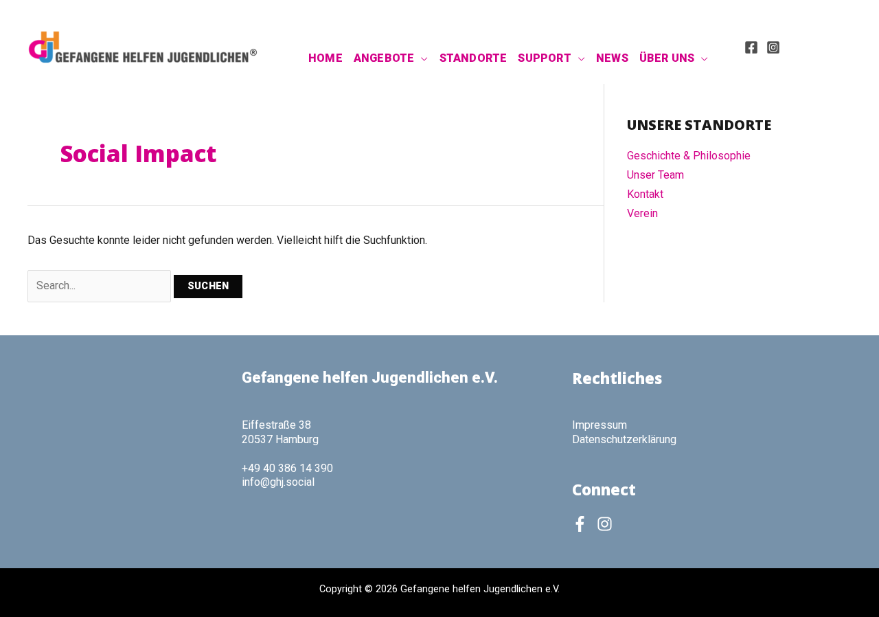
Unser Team (655, 174)
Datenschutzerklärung (624, 439)
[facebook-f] (583, 524)
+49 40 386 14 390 (287, 468)
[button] (421, 58)
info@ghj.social (278, 482)
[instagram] (607, 524)
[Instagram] (773, 47)
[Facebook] (751, 47)
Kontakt (645, 194)
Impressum (599, 424)
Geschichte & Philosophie (689, 155)
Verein (642, 213)
